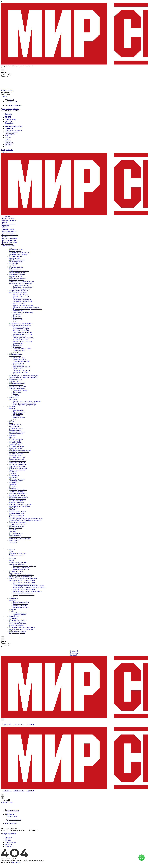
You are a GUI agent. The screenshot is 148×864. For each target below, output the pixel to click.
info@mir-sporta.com (9, 834)
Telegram (8, 116)
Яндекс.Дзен (9, 123)
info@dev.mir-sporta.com (10, 109)
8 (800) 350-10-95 (7, 90)
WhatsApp (8, 121)
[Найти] (2, 70)
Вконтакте (8, 114)
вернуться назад (6, 862)
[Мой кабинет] (2, 722)
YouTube (8, 117)
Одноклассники (10, 119)
